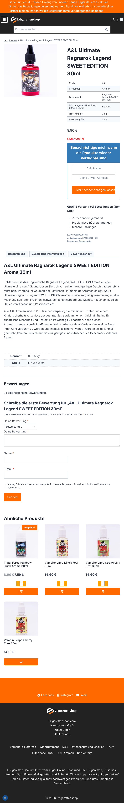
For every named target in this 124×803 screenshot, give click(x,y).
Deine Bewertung (16, 421)
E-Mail (9, 469)
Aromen (13, 40)
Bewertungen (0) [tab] (81, 253)
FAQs (111, 746)
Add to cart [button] (21, 591)
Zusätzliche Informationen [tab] (48, 253)
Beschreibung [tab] (16, 253)
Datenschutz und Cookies (87, 746)
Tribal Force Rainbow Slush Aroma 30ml (18, 564)
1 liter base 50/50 (43, 753)
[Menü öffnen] (4, 20)
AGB (65, 746)
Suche (107, 29)
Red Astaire (84, 753)
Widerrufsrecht (49, 746)
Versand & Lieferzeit (23, 746)
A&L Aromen (66, 753)
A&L (89, 241)
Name (9, 453)
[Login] (113, 19)
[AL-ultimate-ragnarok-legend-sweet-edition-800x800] (30, 70)
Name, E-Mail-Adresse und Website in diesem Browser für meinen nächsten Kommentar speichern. (59, 486)
